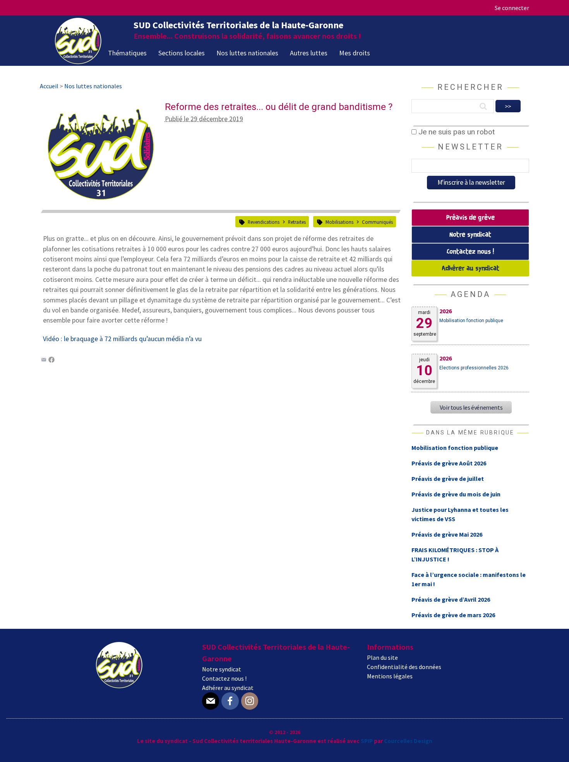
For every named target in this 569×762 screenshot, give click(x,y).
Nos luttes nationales (247, 52)
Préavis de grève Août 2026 (448, 463)
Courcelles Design (408, 741)
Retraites (297, 222)
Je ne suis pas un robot (455, 131)
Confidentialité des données (404, 667)
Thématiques (127, 52)
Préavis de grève (470, 217)
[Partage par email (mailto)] (44, 360)
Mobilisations (339, 222)
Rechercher (470, 87)
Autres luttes (308, 52)
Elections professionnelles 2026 (474, 368)
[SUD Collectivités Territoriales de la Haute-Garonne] (78, 61)
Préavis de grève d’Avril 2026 (450, 599)
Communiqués (377, 222)
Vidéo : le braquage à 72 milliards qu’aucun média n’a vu (122, 339)
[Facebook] (51, 360)
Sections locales (181, 52)
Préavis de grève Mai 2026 (446, 534)
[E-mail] (210, 701)
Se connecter (512, 8)
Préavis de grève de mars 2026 (453, 615)
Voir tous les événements (471, 407)
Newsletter (470, 146)
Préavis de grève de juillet (447, 478)
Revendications (263, 222)
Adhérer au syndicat (470, 268)
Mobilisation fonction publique (471, 320)
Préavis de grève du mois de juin (455, 494)
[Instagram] (249, 701)
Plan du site (382, 657)
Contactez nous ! (470, 252)
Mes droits (354, 52)
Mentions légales (390, 676)
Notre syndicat (470, 235)
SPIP (367, 741)
